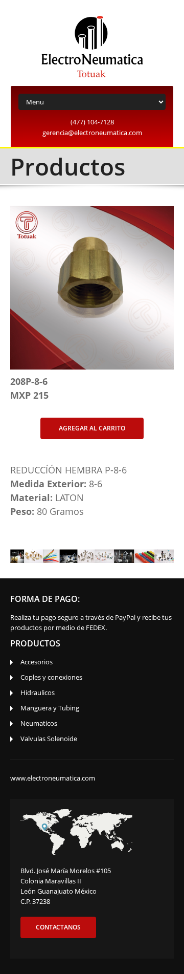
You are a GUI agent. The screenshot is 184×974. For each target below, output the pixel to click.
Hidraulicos (37, 692)
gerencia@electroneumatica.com (92, 132)
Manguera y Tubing (49, 707)
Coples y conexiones (51, 677)
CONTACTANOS (58, 927)
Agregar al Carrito (92, 428)
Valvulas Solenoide (48, 738)
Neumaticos (38, 723)
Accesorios (36, 661)
